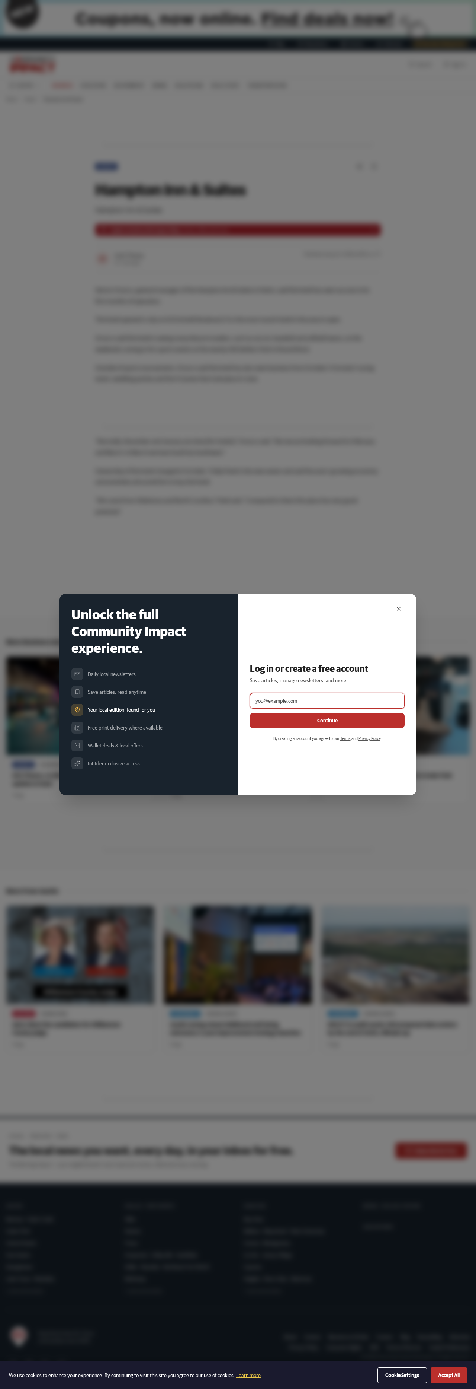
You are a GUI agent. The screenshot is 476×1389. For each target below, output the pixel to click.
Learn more (248, 1375)
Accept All (449, 1375)
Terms (345, 738)
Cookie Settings (402, 1375)
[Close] (399, 609)
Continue (327, 721)
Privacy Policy (369, 738)
